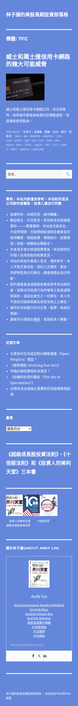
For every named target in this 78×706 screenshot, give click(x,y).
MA (57, 140)
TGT (55, 145)
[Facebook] (33, 656)
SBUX (38, 145)
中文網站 (39, 636)
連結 (36, 319)
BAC (18, 136)
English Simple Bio (39, 614)
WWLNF (38, 149)
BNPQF (35, 136)
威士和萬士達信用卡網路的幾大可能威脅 (38, 60)
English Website (39, 618)
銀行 (63, 131)
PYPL (28, 145)
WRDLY (25, 149)
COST (18, 140)
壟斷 (47, 131)
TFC (47, 145)
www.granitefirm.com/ (27, 645)
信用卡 (27, 131)
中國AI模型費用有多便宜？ (30, 371)
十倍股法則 (43, 521)
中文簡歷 (39, 631)
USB (63, 145)
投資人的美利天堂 (19, 521)
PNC (19, 145)
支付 (55, 131)
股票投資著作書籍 (39, 623)
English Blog (39, 610)
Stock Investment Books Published (39, 605)
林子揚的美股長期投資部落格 (37, 14)
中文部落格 (39, 627)
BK (26, 136)
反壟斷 (38, 131)
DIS (34, 140)
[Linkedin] (45, 656)
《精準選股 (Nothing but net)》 (35, 365)
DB (27, 140)
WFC (14, 149)
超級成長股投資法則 (33, 454)
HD (41, 140)
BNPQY (48, 136)
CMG (59, 136)
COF (9, 140)
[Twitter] (39, 656)
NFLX (10, 145)
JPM (49, 140)
